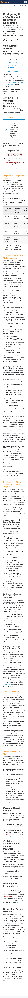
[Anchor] (14, 48)
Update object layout (13, 62)
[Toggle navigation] (25, 2)
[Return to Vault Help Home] (9, 2)
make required (10, 836)
